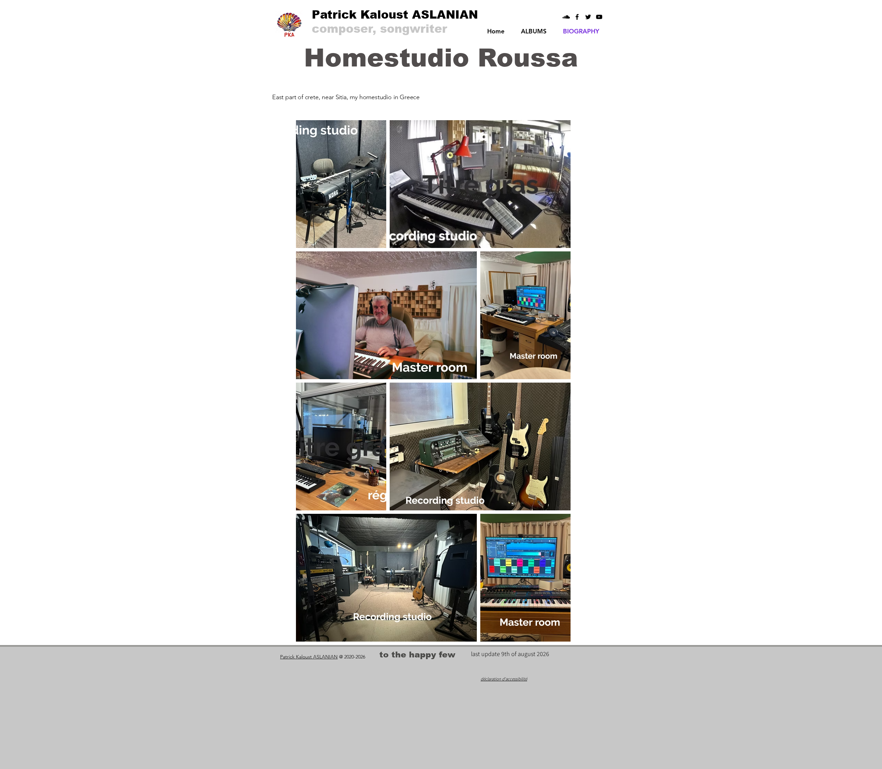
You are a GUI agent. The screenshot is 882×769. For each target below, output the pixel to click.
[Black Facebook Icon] (577, 17)
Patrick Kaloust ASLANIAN (309, 657)
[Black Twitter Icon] (588, 17)
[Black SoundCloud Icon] (566, 17)
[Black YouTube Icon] (599, 17)
